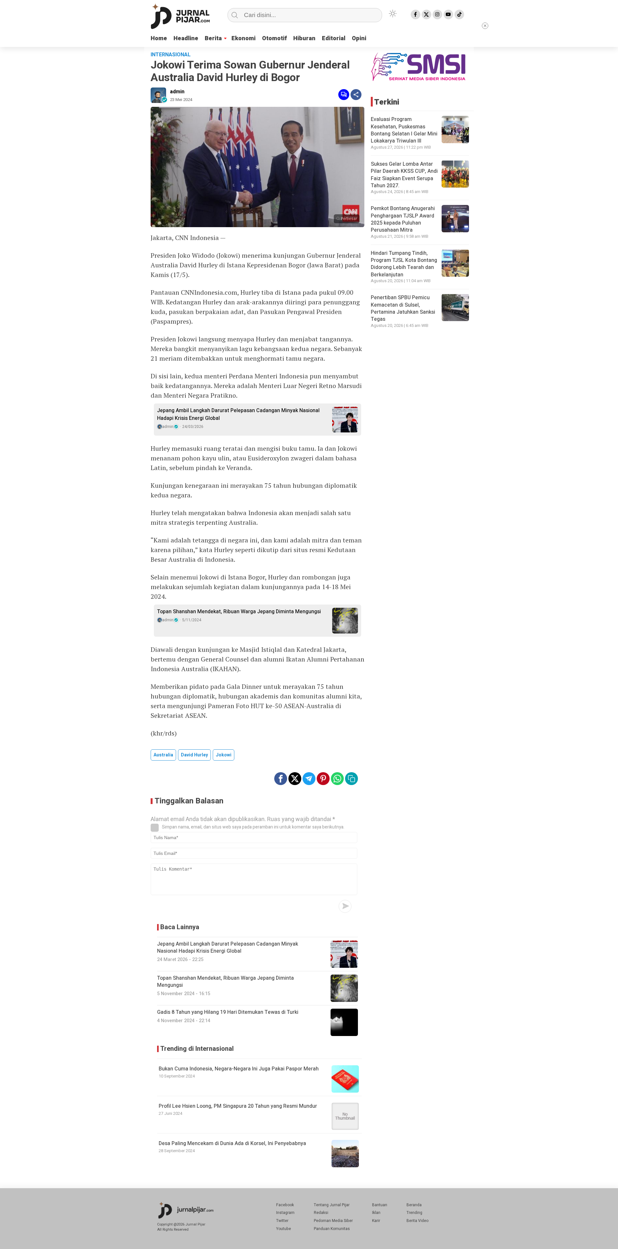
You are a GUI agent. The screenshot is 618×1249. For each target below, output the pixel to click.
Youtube (283, 1229)
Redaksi (321, 1213)
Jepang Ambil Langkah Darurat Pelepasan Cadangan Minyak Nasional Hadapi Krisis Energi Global (238, 414)
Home (159, 38)
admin (177, 92)
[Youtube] (448, 14)
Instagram (285, 1213)
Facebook (285, 1205)
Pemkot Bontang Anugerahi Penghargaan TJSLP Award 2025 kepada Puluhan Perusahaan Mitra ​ (403, 219)
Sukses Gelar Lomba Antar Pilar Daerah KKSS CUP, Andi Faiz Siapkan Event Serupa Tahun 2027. (404, 174)
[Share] (356, 94)
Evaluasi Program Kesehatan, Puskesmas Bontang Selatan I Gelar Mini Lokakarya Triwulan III (404, 130)
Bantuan (379, 1205)
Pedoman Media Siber (333, 1221)
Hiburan (304, 38)
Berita (213, 38)
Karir (376, 1221)
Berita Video (417, 1221)
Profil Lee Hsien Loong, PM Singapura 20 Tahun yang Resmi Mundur (238, 1106)
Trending (414, 1213)
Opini (359, 38)
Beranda (414, 1205)
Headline (185, 38)
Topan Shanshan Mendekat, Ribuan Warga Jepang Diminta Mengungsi (239, 611)
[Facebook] (415, 14)
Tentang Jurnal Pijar (332, 1205)
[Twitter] (426, 14)
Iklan (376, 1213)
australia (163, 755)
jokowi (223, 755)
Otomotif (274, 38)
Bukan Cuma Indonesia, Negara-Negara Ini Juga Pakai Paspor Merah (239, 1069)
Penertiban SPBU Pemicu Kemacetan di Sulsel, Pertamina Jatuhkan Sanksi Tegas (403, 308)
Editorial (333, 38)
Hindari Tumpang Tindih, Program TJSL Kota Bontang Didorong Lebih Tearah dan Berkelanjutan (404, 263)
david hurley (194, 755)
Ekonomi (243, 38)
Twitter (282, 1221)
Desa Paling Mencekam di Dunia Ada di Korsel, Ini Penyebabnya (232, 1143)
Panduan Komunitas (332, 1229)
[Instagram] (437, 14)
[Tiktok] (459, 14)
